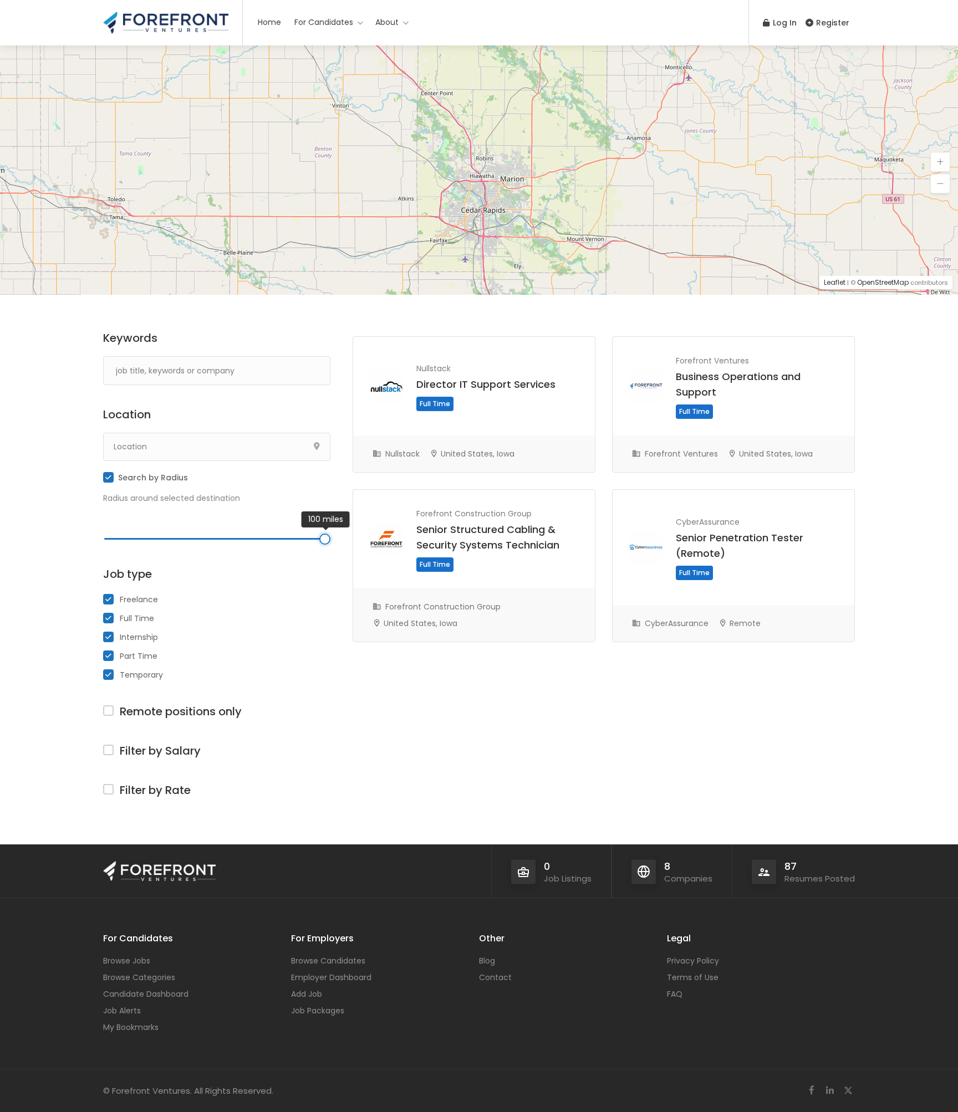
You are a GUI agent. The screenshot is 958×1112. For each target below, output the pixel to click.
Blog (487, 960)
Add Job (306, 994)
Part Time (138, 656)
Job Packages (317, 1010)
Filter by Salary (160, 751)
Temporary (141, 675)
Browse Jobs (126, 960)
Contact (495, 977)
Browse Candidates (328, 960)
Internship (139, 637)
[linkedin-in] (830, 1091)
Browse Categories (139, 977)
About (387, 22)
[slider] (324, 539)
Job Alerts (122, 1010)
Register (831, 22)
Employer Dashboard (331, 977)
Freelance (139, 599)
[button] (940, 162)
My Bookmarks (131, 1027)
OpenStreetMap (883, 282)
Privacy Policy (693, 960)
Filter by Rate (155, 790)
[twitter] (848, 1091)
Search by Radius (153, 477)
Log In (784, 22)
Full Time (137, 618)
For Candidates (323, 22)
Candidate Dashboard (145, 994)
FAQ (674, 994)
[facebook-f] (811, 1091)
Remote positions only (181, 711)
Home (269, 22)
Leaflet (834, 282)
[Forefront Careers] (165, 19)
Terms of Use (692, 977)
